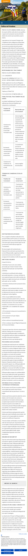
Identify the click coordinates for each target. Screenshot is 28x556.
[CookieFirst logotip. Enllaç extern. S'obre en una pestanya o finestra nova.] (1, 535)
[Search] (25, 22)
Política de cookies (23, 533)
